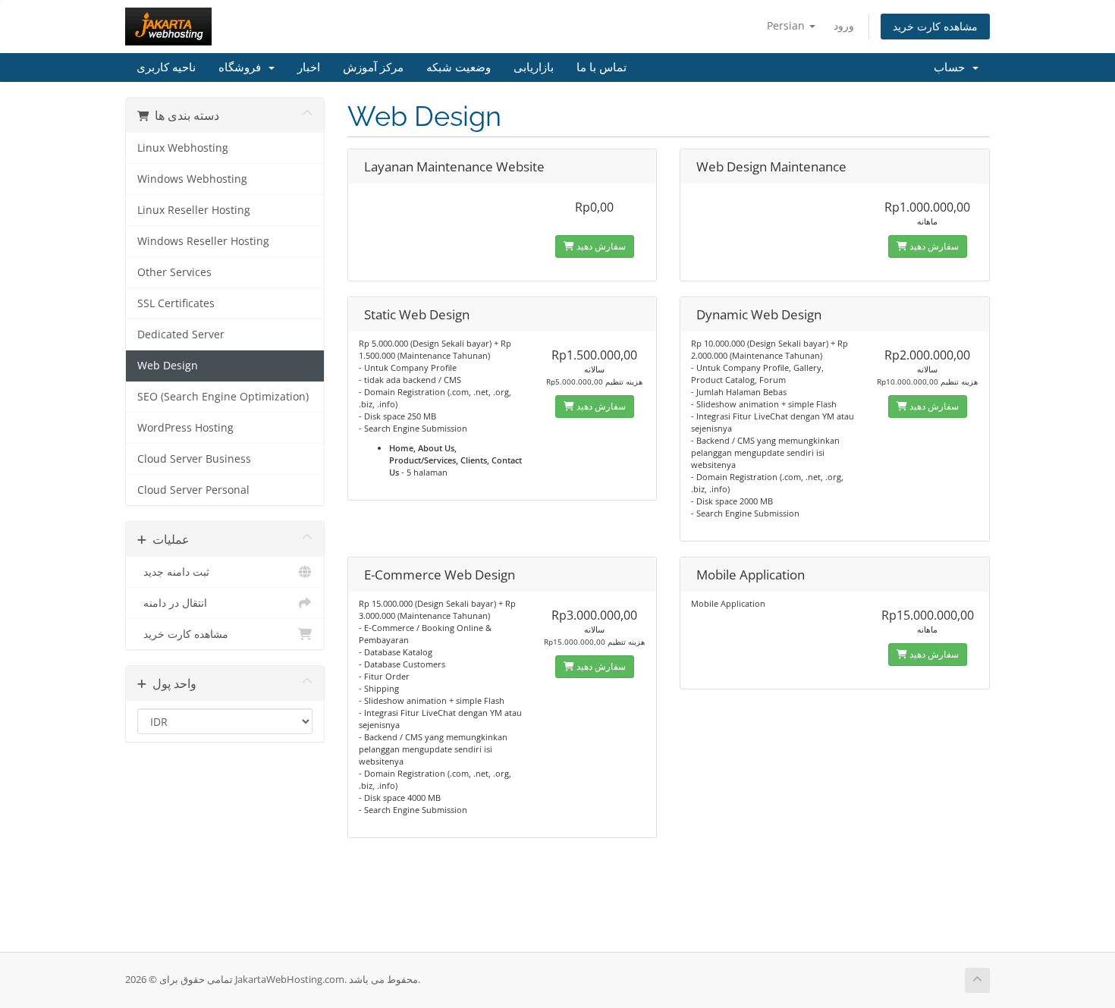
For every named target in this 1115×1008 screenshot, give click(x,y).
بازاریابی (534, 67)
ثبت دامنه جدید (173, 572)
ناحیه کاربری (166, 67)
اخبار (308, 67)
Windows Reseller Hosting (203, 241)
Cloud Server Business (194, 459)
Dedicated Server (181, 334)
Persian (787, 25)
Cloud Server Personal (193, 490)
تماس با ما (601, 67)
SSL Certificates (176, 303)
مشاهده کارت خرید (935, 26)
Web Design (167, 365)
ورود (844, 25)
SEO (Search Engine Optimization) (223, 397)
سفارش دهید (600, 246)
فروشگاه (242, 67)
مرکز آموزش (373, 67)
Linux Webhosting (182, 148)
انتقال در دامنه (172, 603)
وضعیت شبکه (458, 67)
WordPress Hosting (185, 428)
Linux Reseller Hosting (193, 210)
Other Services (174, 272)
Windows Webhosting (192, 179)
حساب (952, 67)
